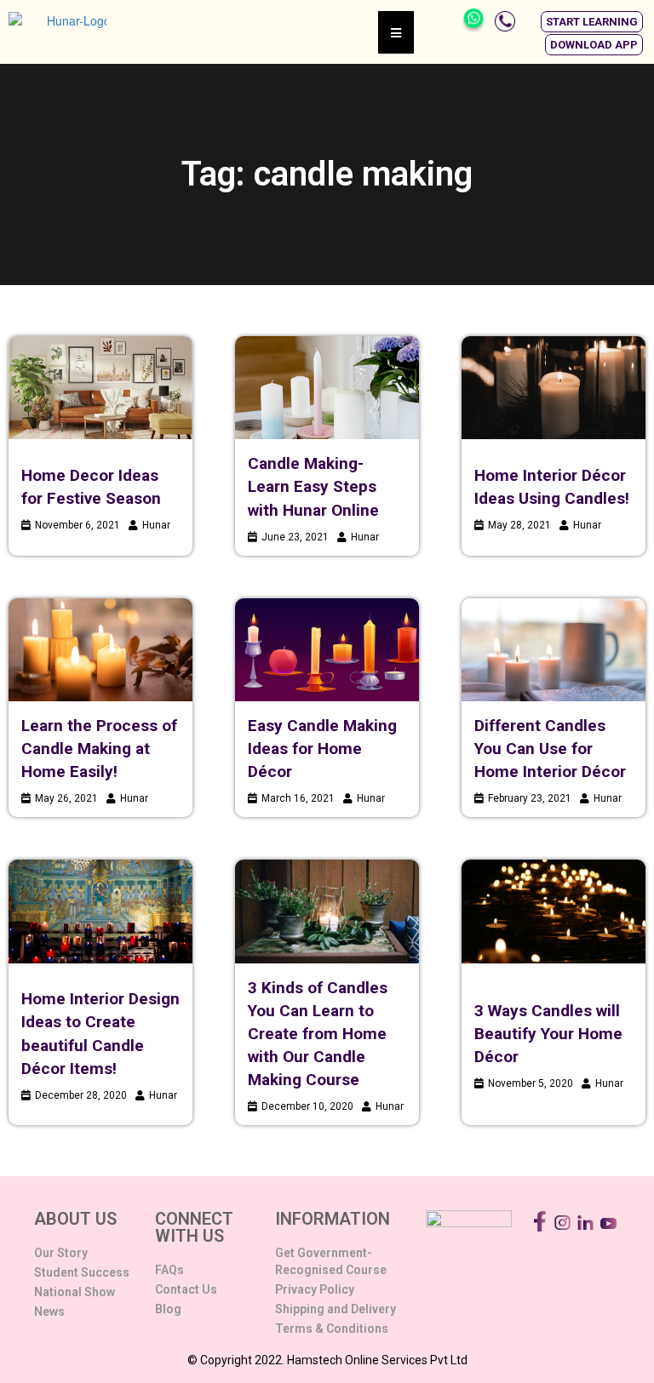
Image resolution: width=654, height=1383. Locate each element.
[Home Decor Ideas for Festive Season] (100, 387)
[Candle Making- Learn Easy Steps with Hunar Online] (327, 387)
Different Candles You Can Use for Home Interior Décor (550, 748)
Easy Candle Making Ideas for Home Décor (322, 748)
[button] (592, 21)
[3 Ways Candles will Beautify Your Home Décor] (553, 911)
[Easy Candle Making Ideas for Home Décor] (327, 649)
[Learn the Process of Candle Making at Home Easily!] (100, 649)
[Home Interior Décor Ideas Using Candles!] (553, 387)
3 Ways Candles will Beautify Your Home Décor (548, 1033)
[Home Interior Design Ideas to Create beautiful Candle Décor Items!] (100, 911)
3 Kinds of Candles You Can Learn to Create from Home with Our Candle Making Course (317, 1034)
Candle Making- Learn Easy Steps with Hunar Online (313, 486)
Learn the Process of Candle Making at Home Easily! (99, 748)
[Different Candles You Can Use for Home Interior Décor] (553, 649)
